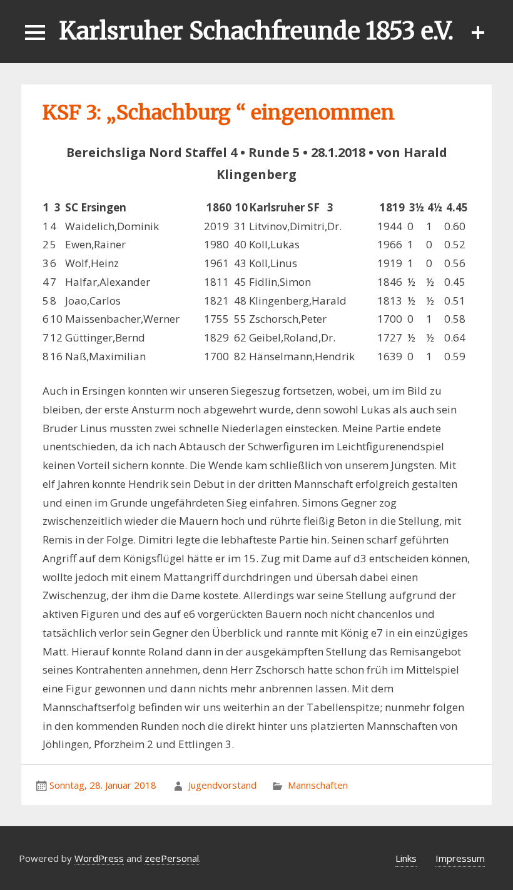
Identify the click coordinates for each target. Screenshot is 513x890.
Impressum (460, 858)
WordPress (99, 858)
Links (406, 858)
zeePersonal (172, 858)
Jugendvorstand (222, 785)
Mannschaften (318, 785)
